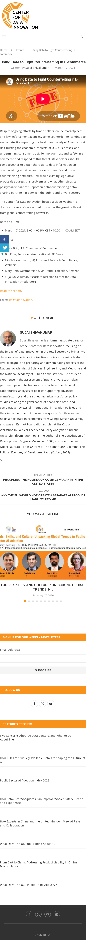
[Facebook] (29, 914)
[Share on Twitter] (43, 318)
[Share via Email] (51, 318)
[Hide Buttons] (2, 254)
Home (3, 50)
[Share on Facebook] (39, 318)
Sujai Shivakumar (37, 68)
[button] (3, 562)
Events (20, 50)
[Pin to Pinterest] (47, 318)
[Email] (57, 914)
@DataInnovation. (21, 300)
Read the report (10, 291)
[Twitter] (38, 914)
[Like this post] (35, 318)
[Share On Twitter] (4, 247)
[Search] (82, 37)
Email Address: (10, 650)
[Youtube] (47, 914)
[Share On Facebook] (4, 239)
